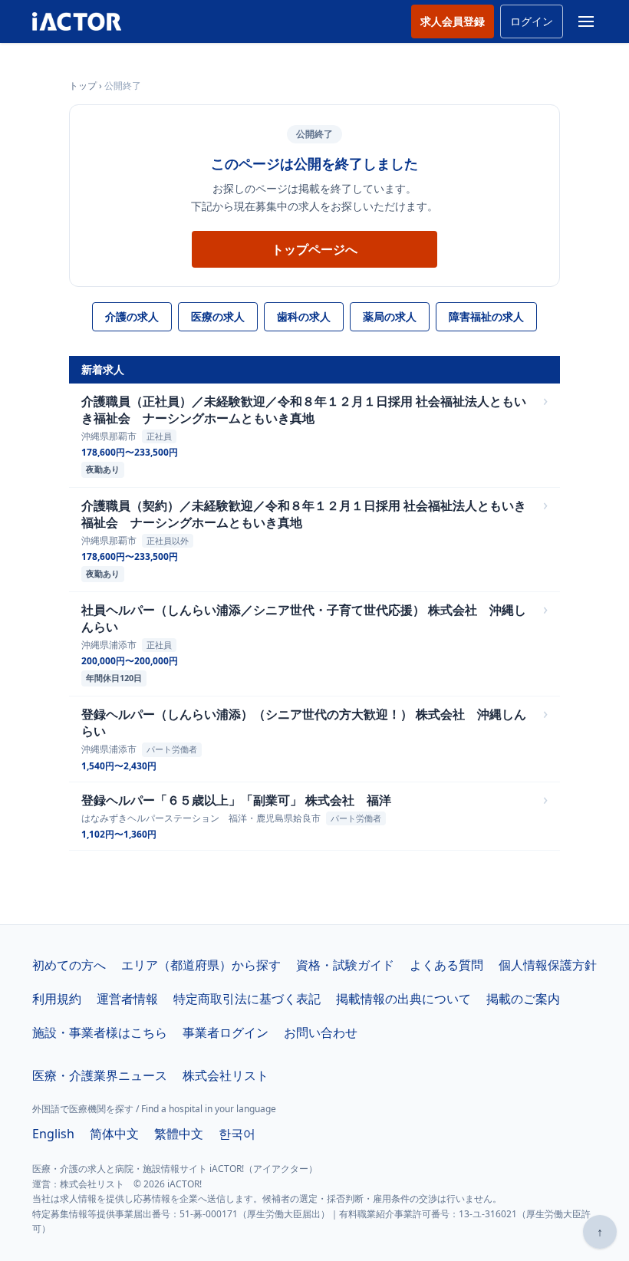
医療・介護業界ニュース (99, 1075)
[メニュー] (586, 21)
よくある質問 (446, 964)
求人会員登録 (452, 21)
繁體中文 (178, 1133)
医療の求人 (218, 316)
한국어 (237, 1133)
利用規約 (56, 998)
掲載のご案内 (523, 998)
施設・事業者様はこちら (99, 1032)
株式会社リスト (225, 1075)
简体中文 (114, 1133)
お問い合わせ (320, 1032)
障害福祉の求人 (486, 316)
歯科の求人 (304, 316)
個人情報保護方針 (548, 964)
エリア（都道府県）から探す (201, 964)
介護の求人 (132, 316)
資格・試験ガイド (345, 964)
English (53, 1133)
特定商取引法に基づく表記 (247, 998)
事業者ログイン (225, 1032)
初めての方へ (69, 964)
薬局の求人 (390, 316)
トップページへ (314, 249)
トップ (83, 85)
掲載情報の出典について (403, 998)
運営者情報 (127, 998)
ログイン (531, 21)
